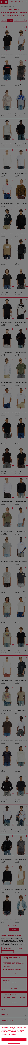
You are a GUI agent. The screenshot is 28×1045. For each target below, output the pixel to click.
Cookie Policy (13, 1034)
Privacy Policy (5, 1034)
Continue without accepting (14, 1042)
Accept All (14, 1039)
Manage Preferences (16, 1033)
